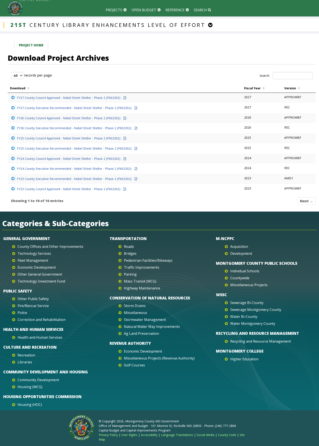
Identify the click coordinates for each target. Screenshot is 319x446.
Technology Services (34, 253)
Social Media (205, 435)
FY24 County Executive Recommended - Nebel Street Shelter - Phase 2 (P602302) (74, 169)
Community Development (38, 379)
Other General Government (40, 274)
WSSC (221, 294)
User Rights (129, 435)
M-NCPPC (225, 238)
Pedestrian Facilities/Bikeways (148, 260)
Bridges (130, 253)
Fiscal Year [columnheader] (252, 88)
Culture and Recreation (30, 347)
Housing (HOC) (30, 404)
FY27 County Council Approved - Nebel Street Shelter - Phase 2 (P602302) (69, 98)
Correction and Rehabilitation (42, 319)
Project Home (31, 45)
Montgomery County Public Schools (256, 263)
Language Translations (177, 435)
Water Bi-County (243, 316)
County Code (227, 435)
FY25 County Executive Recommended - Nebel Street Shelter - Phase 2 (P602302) (74, 148)
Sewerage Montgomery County (255, 309)
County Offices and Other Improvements (50, 246)
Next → (306, 201)
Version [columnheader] (290, 88)
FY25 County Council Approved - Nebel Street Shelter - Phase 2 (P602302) (69, 138)
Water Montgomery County (252, 323)
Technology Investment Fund (41, 281)
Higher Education (244, 359)
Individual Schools (244, 271)
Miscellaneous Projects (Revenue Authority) (159, 358)
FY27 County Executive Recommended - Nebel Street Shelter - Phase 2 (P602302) (74, 108)
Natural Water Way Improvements (152, 326)
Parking (130, 274)
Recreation (26, 355)
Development (241, 253)
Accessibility (149, 435)
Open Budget (144, 10)
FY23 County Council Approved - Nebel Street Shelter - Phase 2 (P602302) (69, 189)
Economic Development (37, 267)
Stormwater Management (145, 319)
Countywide (239, 278)
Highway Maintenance (142, 288)
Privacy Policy (108, 435)
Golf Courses (134, 365)
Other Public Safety (33, 298)
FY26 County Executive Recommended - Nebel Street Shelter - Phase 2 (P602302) (74, 128)
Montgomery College (239, 351)
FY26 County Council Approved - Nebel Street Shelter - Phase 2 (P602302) (69, 118)
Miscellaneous (135, 312)
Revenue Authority (130, 343)
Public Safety (17, 291)
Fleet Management (33, 260)
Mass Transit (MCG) (140, 281)
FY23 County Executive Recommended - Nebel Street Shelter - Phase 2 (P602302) (74, 179)
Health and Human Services (33, 329)
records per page (37, 75)
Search (200, 10)
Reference (175, 10)
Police (22, 312)
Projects (114, 10)
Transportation (128, 238)
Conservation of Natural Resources (150, 298)
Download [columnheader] (17, 88)
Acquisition (239, 246)
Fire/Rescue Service (33, 305)
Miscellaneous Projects (249, 285)
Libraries (25, 362)
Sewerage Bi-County (246, 302)
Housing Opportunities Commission (42, 396)
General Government (26, 238)
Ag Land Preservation (141, 333)
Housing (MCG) (30, 386)
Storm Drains (135, 305)
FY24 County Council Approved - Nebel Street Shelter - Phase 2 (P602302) (69, 159)
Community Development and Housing (45, 371)
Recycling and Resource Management (257, 333)
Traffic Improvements (141, 267)
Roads (129, 246)
